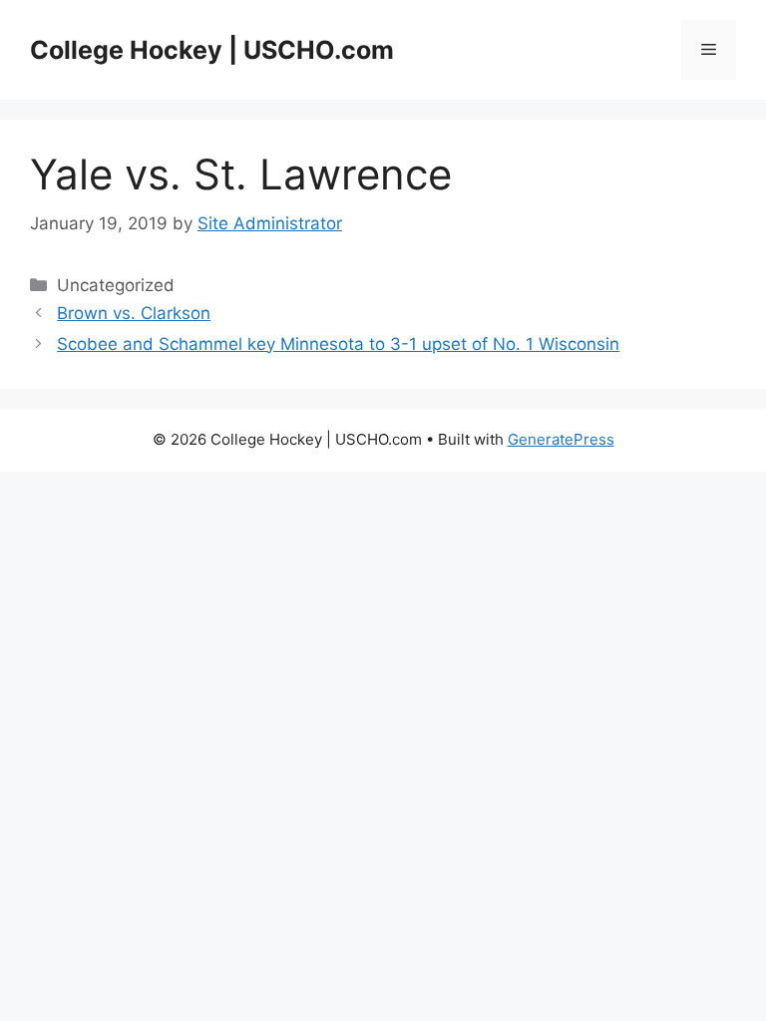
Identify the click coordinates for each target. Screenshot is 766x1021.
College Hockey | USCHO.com (212, 50)
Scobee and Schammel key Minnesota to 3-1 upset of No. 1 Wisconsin (338, 344)
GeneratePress (561, 439)
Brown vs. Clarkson (133, 313)
